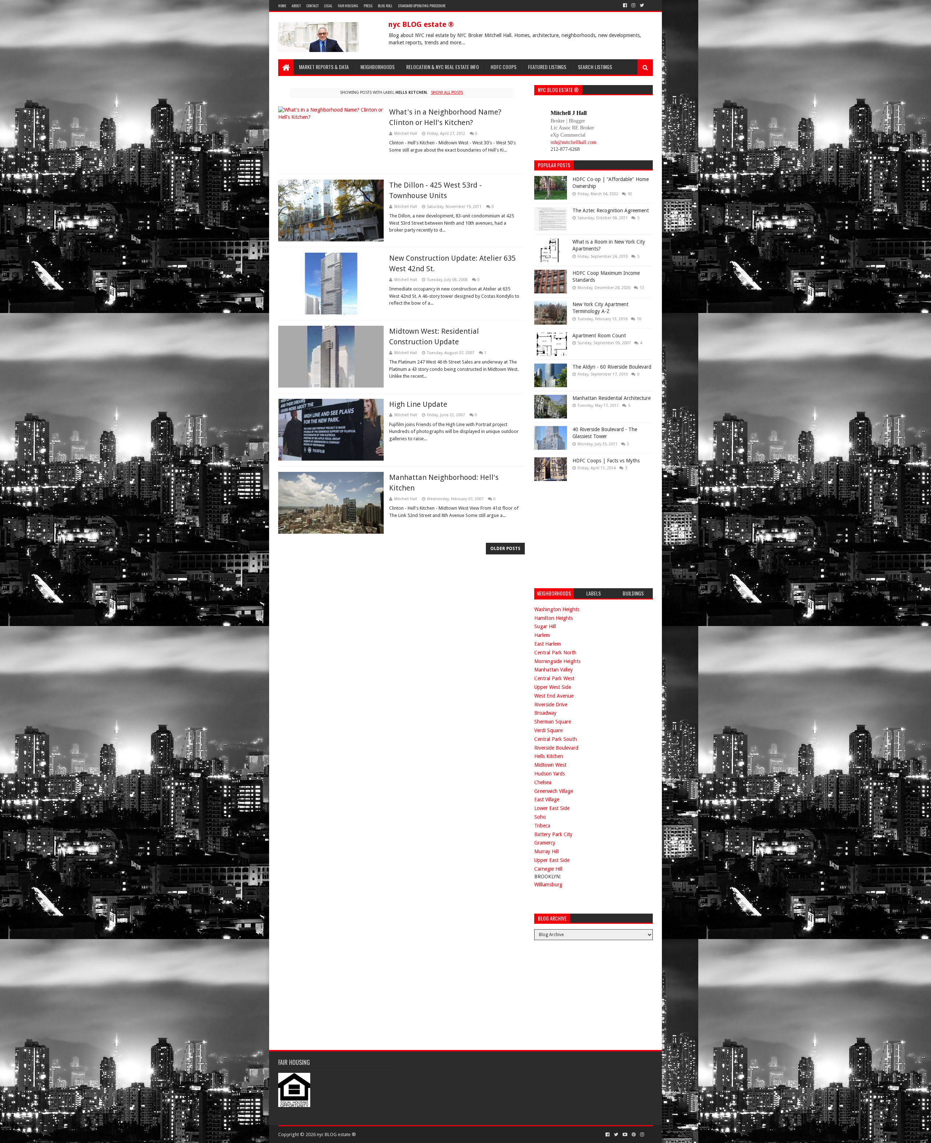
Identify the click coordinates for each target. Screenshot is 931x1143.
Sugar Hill (545, 626)
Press (368, 5)
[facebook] (625, 5)
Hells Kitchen (548, 756)
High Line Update (418, 404)
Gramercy (544, 843)
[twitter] (642, 5)
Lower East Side (552, 808)
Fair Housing (348, 5)
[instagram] (633, 5)
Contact (312, 5)
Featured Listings (547, 67)
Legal (328, 5)
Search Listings (595, 67)
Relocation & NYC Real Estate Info (442, 67)
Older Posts (505, 548)
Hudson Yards (549, 774)
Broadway (545, 713)
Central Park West (554, 678)
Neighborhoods (377, 67)
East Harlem (547, 644)
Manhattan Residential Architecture (611, 398)
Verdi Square (548, 730)
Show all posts (447, 92)
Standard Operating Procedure (421, 5)
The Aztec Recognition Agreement (610, 210)
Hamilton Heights (553, 618)
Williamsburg (548, 884)
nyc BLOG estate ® (421, 24)
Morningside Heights (557, 661)
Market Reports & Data (324, 67)
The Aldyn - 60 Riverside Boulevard (611, 367)
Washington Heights (556, 609)
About (296, 5)
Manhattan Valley (553, 670)
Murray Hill (546, 851)
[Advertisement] (588, 533)
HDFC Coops (503, 67)
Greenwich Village (553, 791)
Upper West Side (552, 687)
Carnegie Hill (548, 869)
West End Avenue (554, 696)
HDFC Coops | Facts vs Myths (606, 461)
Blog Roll (385, 5)
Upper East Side (552, 860)
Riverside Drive (550, 704)
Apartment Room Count (599, 335)
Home (282, 5)
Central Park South (555, 739)
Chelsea (542, 782)
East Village (546, 799)
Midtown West (550, 765)
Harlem (542, 635)
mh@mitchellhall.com (573, 142)
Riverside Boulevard (556, 748)
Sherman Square (552, 722)
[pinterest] (633, 1134)
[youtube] (625, 1134)
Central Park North (555, 652)
